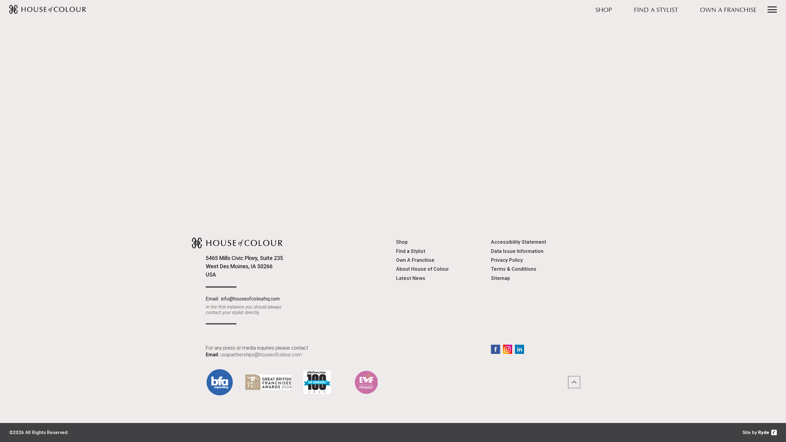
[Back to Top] (574, 382)
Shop (603, 10)
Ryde (763, 432)
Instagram (507, 349)
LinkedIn (519, 349)
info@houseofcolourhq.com (250, 299)
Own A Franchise (728, 10)
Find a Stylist (656, 10)
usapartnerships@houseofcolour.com (261, 355)
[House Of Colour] (47, 9)
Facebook (495, 349)
